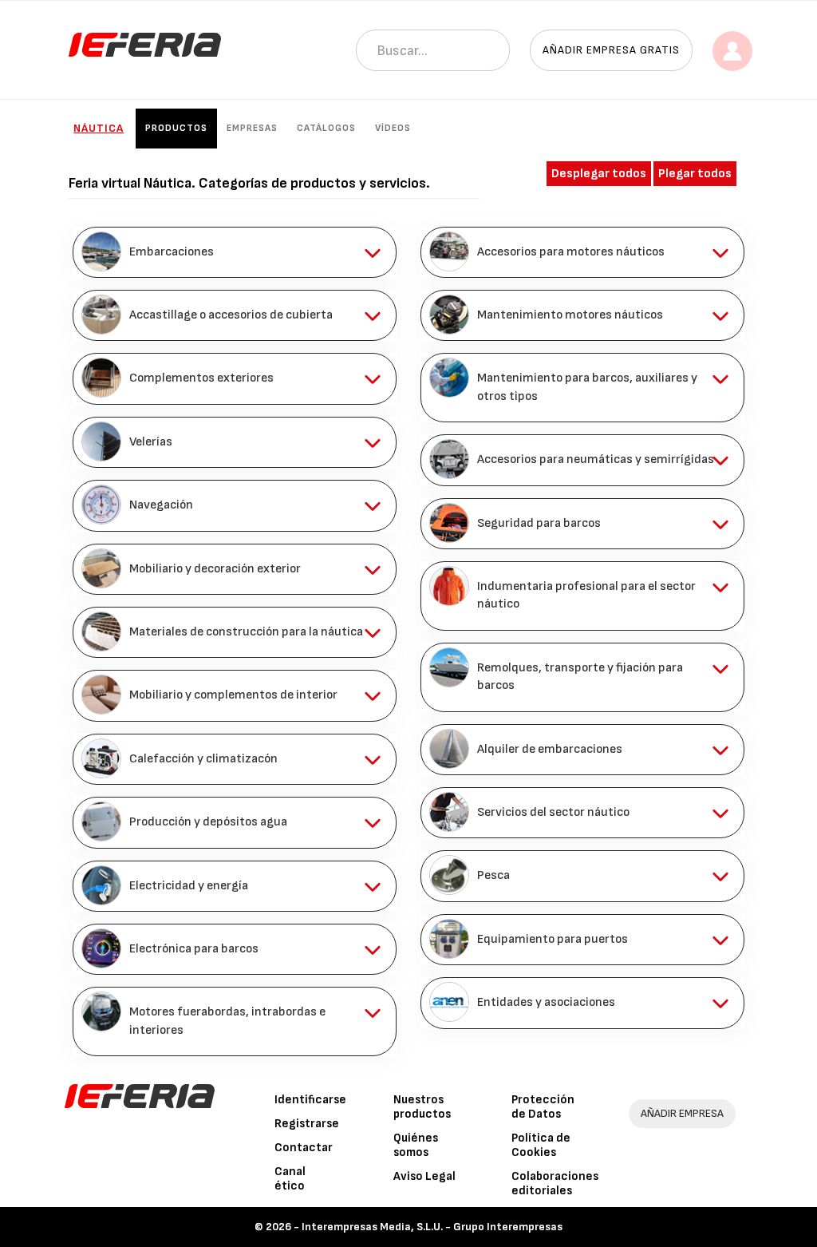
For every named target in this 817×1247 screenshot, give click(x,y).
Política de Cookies (540, 1145)
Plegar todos (695, 173)
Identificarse (310, 1099)
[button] (235, 252)
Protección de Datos (542, 1107)
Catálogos (326, 128)
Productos (176, 128)
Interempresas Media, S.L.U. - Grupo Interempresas (432, 1226)
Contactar (303, 1147)
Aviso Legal (424, 1176)
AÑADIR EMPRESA (682, 1113)
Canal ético (290, 1179)
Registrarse (306, 1123)
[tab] (235, 252)
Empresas (252, 128)
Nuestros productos (422, 1107)
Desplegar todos (598, 173)
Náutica (98, 128)
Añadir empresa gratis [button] (611, 50)
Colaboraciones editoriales (554, 1183)
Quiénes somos (415, 1145)
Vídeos (393, 128)
